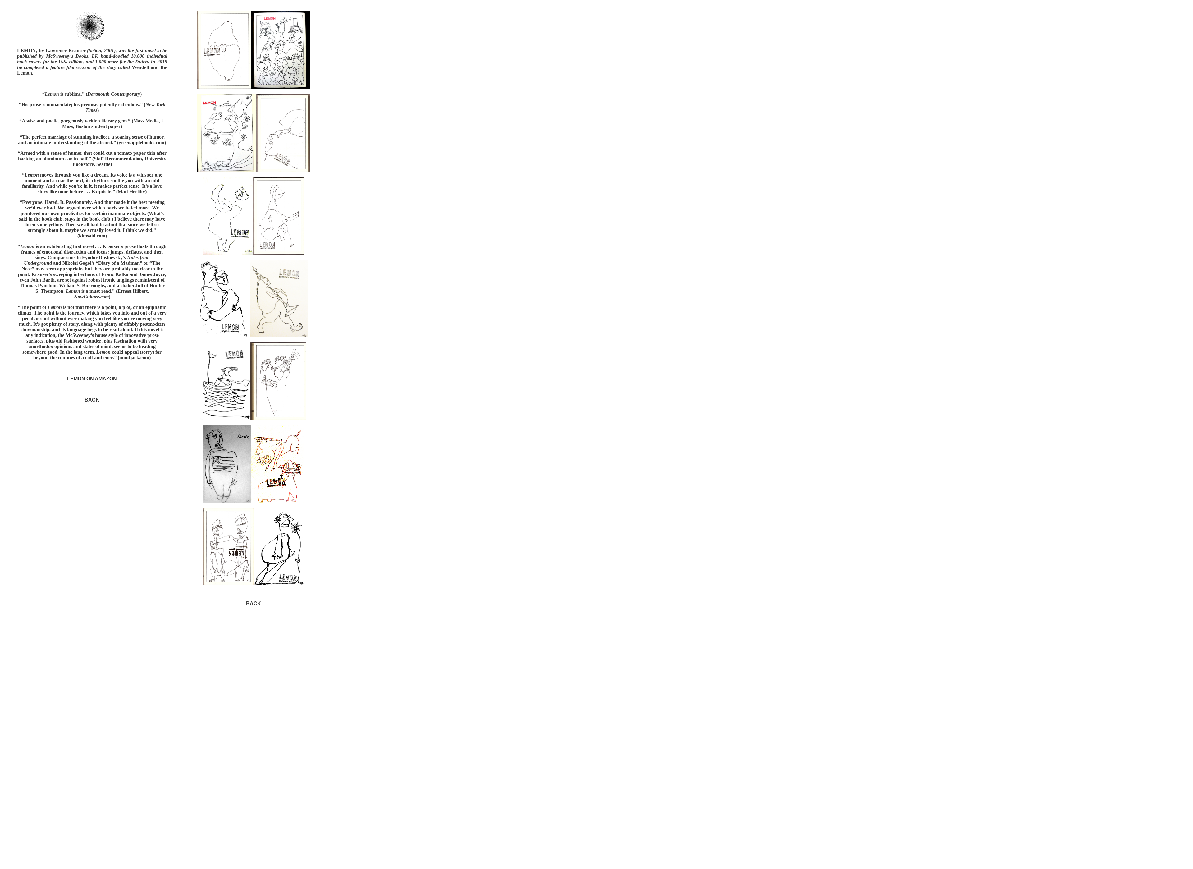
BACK (92, 399)
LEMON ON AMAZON (92, 378)
